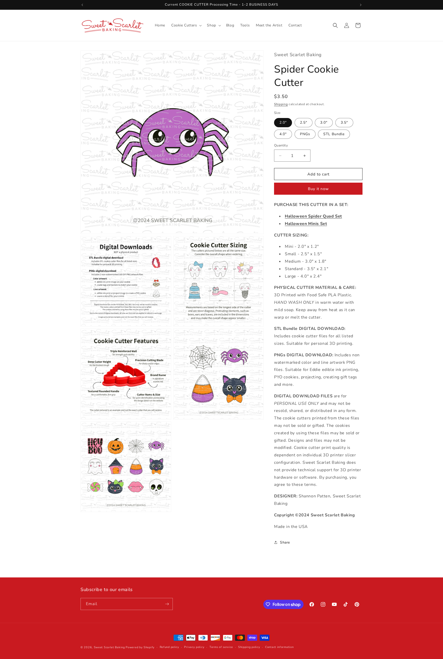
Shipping (281, 104)
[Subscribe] (167, 604)
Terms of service (221, 647)
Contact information (279, 647)
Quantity (281, 145)
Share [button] (285, 542)
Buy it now (318, 188)
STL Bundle (334, 134)
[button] (186, 25)
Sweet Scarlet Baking (109, 647)
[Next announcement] (360, 5)
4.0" (283, 134)
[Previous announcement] (82, 5)
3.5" (344, 122)
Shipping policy (249, 647)
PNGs (305, 134)
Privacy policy (194, 647)
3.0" (323, 122)
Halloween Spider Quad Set (313, 216)
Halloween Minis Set (306, 224)
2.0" (283, 122)
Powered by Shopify (140, 647)
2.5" (303, 122)
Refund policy (169, 647)
